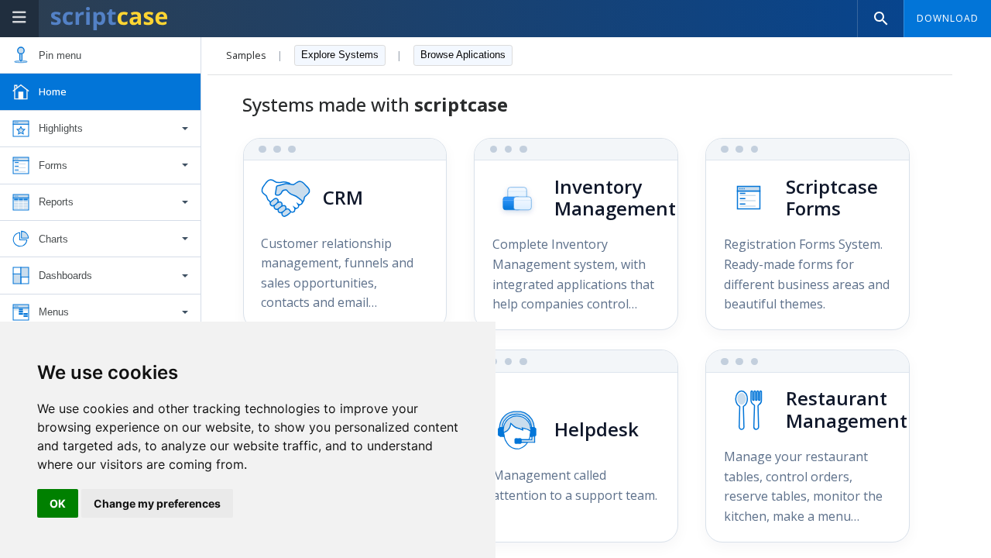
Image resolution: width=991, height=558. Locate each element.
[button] (100, 129)
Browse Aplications (463, 54)
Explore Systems (340, 54)
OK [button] (58, 503)
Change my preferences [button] (157, 503)
